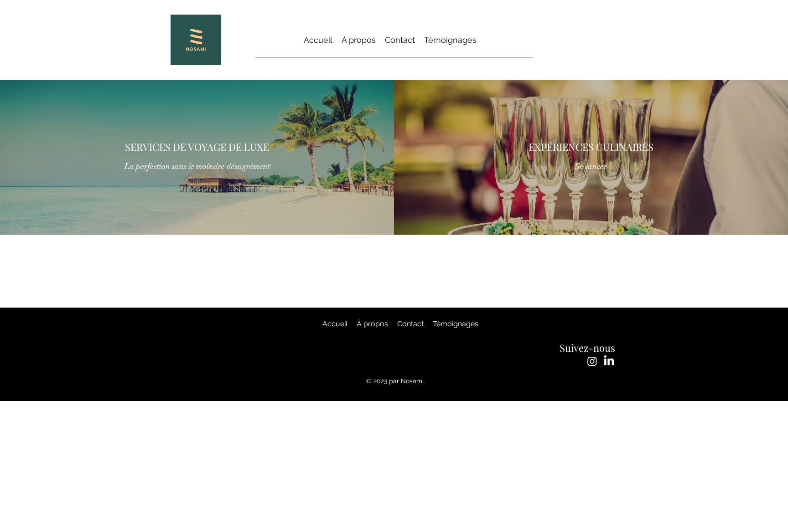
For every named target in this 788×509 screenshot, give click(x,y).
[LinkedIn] (609, 361)
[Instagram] (592, 361)
